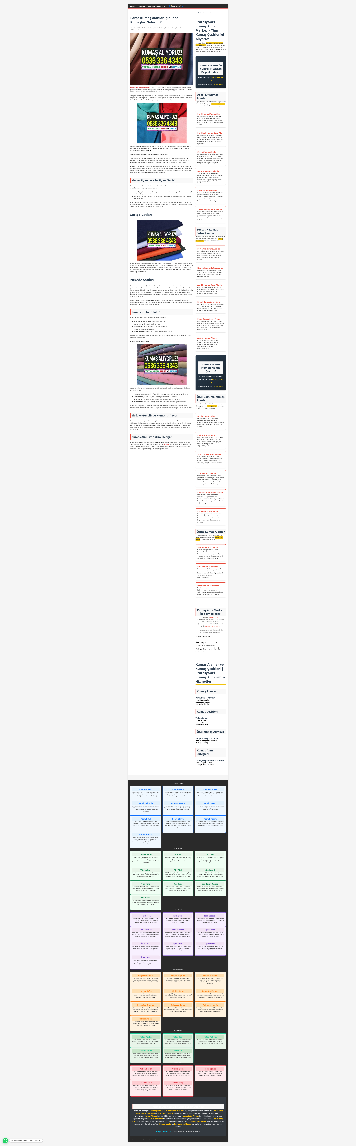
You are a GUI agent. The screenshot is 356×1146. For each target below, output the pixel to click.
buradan (166, 444)
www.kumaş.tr (218, 84)
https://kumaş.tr (164, 1131)
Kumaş (200, 642)
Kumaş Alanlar (208, 642)
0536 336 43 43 (213, 617)
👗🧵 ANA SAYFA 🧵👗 (176, 6)
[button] (5, 1140)
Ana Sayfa (199, 13)
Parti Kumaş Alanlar (210, 645)
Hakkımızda (206, 636)
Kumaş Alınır (216, 642)
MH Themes (144, 1140)
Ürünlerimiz (199, 636)
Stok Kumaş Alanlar (200, 651)
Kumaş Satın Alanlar (200, 645)
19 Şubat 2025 (137, 28)
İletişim (132, 6)
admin (145, 28)
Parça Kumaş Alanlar (209, 648)
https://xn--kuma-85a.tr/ (212, 626)
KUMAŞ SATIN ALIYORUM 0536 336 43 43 (152, 6)
